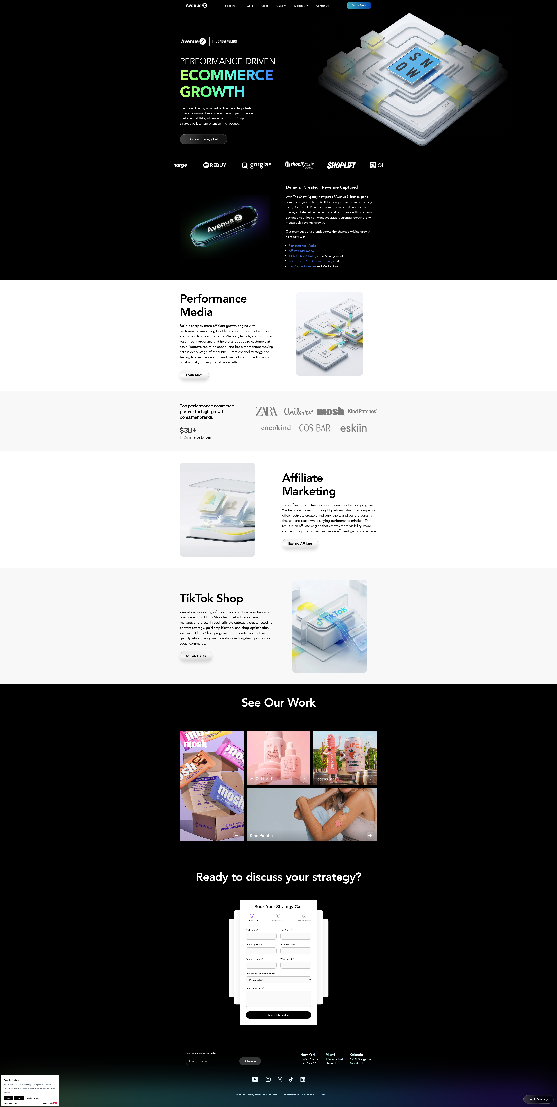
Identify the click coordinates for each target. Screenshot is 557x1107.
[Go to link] (196, 5)
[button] (237, 5)
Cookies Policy (308, 1094)
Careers (321, 1094)
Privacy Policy (254, 1094)
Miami (330, 1054)
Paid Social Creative (302, 266)
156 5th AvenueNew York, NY (309, 1061)
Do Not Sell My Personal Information (280, 1094)
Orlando (356, 1054)
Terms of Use (238, 1094)
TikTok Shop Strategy (303, 255)
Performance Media (302, 245)
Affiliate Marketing (301, 250)
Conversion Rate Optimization (309, 260)
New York (308, 1054)
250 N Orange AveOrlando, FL (360, 1061)
